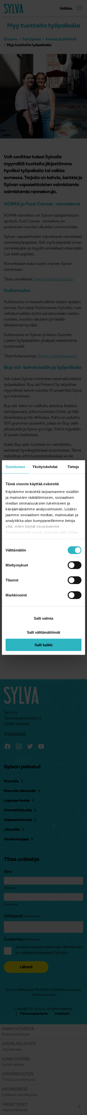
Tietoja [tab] (73, 467)
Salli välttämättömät (43, 632)
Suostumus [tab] (15, 467)
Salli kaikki (43, 645)
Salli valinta (43, 618)
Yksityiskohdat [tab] (45, 467)
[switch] (74, 565)
